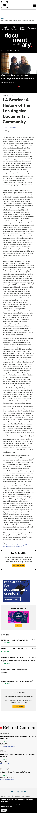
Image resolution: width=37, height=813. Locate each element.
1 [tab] (18, 86)
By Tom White (4, 744)
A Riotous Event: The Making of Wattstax (15, 772)
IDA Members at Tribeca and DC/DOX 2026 (16, 681)
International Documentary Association (4, 4)
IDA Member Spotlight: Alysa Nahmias (14, 640)
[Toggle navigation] (34, 4)
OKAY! (4, 810)
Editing (8, 746)
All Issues (14, 28)
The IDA (3, 796)
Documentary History (18, 545)
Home (2, 18)
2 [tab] (19, 86)
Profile (12, 746)
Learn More (18, 706)
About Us (17, 796)
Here (18, 625)
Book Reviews (7, 545)
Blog (9, 796)
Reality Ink (19, 546)
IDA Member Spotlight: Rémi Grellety (14, 649)
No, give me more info (6, 806)
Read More (6, 642)
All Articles (5, 28)
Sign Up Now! (18, 565)
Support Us (26, 796)
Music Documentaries (9, 546)
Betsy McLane (10, 127)
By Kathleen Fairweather (8, 777)
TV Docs (28, 545)
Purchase (32, 28)
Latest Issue (22, 28)
